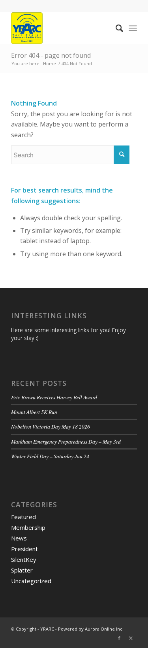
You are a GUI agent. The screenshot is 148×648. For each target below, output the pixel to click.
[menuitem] (115, 28)
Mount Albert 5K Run (34, 412)
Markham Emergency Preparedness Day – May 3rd (66, 441)
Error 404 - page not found (51, 55)
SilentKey (23, 559)
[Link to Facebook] (119, 638)
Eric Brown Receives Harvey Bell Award (54, 397)
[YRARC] (61, 28)
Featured (23, 517)
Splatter (22, 570)
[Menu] (133, 28)
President (24, 549)
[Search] (115, 28)
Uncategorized (31, 581)
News (19, 538)
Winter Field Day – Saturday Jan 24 (50, 456)
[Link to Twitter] (131, 638)
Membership (28, 527)
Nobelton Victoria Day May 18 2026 (50, 426)
